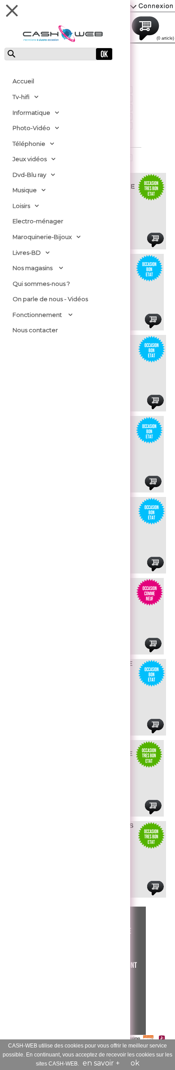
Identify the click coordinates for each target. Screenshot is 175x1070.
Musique (25, 190)
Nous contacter (35, 330)
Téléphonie (29, 143)
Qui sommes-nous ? (41, 283)
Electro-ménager (38, 221)
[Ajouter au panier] (155, 240)
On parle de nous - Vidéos (50, 298)
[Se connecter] (152, 5)
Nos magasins (32, 267)
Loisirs (21, 205)
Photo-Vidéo (31, 127)
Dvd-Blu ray (29, 174)
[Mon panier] (155, 27)
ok (135, 1063)
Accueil (23, 81)
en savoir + (101, 1063)
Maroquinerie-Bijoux (42, 236)
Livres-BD (27, 252)
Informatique (31, 112)
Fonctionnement (37, 314)
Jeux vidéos (30, 159)
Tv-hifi (21, 96)
